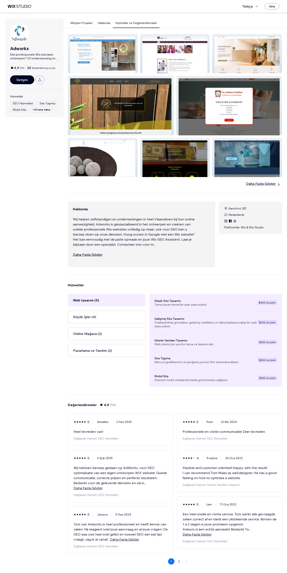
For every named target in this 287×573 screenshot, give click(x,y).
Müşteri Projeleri (81, 23)
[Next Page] (186, 561)
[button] (103, 53)
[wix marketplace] (19, 6)
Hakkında (104, 23)
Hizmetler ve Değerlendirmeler (136, 23)
